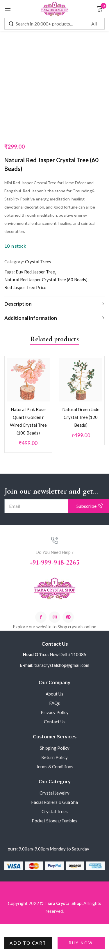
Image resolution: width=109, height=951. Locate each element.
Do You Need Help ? (54, 558)
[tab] (54, 304)
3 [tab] (54, 460)
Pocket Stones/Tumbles (54, 827)
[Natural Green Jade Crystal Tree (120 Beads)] (81, 377)
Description (18, 304)
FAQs (54, 709)
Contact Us (54, 728)
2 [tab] (48, 460)
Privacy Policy (55, 719)
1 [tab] (41, 460)
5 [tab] (67, 460)
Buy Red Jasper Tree (35, 271)
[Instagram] (54, 623)
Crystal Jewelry (54, 799)
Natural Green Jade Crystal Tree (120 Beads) (81, 414)
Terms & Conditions (54, 773)
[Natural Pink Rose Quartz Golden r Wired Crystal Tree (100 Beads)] (28, 377)
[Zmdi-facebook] (41, 623)
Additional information (30, 318)
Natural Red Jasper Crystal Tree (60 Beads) (45, 279)
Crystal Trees (38, 261)
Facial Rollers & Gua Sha (54, 808)
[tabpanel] (28, 404)
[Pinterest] (68, 623)
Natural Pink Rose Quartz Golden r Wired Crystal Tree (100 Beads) (28, 418)
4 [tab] (61, 460)
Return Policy (54, 763)
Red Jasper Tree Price (25, 287)
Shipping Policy (54, 754)
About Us (54, 700)
